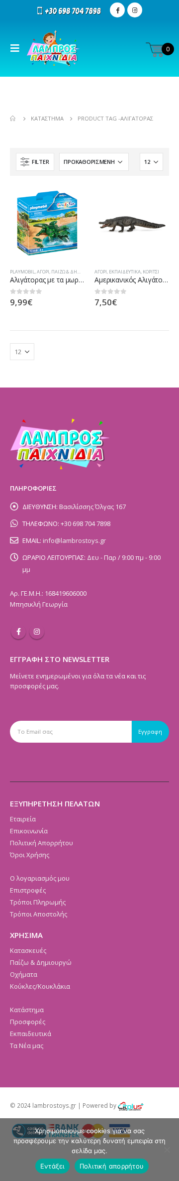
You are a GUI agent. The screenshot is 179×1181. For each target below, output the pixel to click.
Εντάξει (52, 1166)
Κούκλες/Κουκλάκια (40, 986)
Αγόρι (43, 271)
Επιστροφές (28, 890)
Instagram (36, 631)
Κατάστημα (27, 1009)
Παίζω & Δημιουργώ (73, 271)
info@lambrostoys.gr (74, 540)
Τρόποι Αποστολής (38, 914)
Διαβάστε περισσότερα (68, 202)
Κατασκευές (28, 950)
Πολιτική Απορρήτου (41, 842)
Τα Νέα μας (26, 1045)
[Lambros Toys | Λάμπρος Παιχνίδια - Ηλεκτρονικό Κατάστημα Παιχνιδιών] (53, 48)
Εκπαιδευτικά (125, 271)
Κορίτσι (151, 271)
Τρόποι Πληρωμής (38, 902)
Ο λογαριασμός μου (40, 878)
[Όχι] (167, 1150)
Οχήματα (23, 974)
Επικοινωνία (29, 830)
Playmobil (22, 271)
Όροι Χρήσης (29, 854)
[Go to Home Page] (13, 119)
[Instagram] (134, 9)
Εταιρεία (23, 818)
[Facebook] (117, 9)
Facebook (18, 631)
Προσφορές (27, 1021)
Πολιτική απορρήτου (112, 1166)
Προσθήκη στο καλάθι (153, 202)
